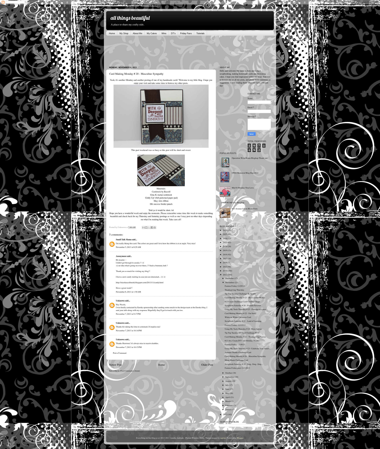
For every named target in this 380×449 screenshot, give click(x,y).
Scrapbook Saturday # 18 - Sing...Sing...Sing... (244, 364)
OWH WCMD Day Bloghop (232, 202)
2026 (225, 230)
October (228, 372)
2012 (225, 414)
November (230, 282)
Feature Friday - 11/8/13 (235, 344)
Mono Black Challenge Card (236, 360)
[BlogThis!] (146, 227)
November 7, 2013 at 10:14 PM (129, 330)
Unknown (120, 300)
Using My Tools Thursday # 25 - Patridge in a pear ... (246, 309)
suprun (223, 438)
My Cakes (152, 33)
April (227, 397)
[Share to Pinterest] (154, 227)
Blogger (240, 438)
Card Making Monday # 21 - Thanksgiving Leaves (245, 336)
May (227, 393)
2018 (225, 254)
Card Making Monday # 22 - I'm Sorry (240, 313)
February (229, 405)
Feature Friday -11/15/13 (235, 325)
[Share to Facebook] (151, 227)
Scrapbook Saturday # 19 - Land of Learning (243, 321)
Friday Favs (186, 33)
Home (112, 33)
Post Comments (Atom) (130, 370)
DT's (173, 33)
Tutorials (200, 33)
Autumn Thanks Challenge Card (238, 352)
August (228, 381)
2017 (225, 258)
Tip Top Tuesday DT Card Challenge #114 (242, 332)
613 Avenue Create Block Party (245, 208)
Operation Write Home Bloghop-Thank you (249, 158)
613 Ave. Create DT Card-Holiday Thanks (242, 340)
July (227, 385)
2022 (225, 242)
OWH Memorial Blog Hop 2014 (245, 172)
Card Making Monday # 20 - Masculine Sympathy (245, 356)
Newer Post (115, 364)
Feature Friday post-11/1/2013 (237, 368)
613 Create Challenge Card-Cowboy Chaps (242, 301)
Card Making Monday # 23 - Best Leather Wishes (245, 297)
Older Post (207, 364)
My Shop (123, 33)
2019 (225, 250)
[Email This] (143, 227)
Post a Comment (119, 353)
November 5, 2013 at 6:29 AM (128, 247)
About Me (137, 33)
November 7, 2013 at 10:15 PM (129, 347)
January (228, 409)
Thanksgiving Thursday (234, 289)
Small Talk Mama (124, 239)
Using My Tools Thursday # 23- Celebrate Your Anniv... (247, 348)
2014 (225, 270)
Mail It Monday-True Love (243, 187)
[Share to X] (149, 227)
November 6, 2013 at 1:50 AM (128, 291)
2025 (225, 234)
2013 (225, 274)
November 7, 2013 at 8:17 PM (128, 314)
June (227, 389)
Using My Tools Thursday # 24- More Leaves (243, 329)
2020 (225, 246)
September (230, 377)
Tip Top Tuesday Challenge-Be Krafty (240, 293)
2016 (225, 262)
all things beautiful (130, 17)
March (228, 401)
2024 (225, 238)
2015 (225, 266)
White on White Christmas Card (238, 317)
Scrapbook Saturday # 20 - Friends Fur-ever (243, 305)
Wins (164, 33)
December (229, 278)
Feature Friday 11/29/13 (235, 286)
